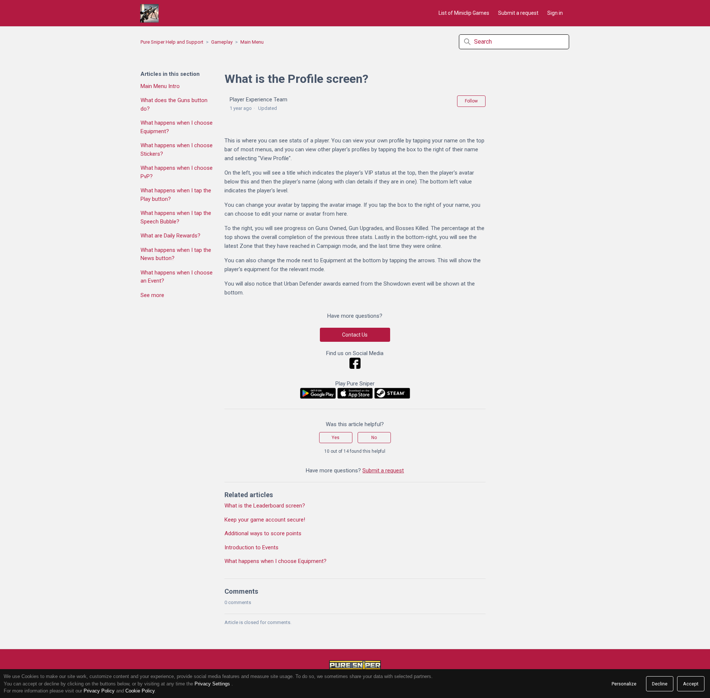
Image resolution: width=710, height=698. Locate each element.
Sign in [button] (555, 13)
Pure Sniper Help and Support (172, 42)
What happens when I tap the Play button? (176, 194)
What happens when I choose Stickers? (177, 149)
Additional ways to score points (262, 533)
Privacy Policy (99, 691)
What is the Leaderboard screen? (264, 505)
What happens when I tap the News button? (176, 254)
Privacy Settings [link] (212, 684)
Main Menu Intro (160, 86)
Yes (335, 437)
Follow (471, 101)
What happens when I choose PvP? (177, 172)
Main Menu (252, 42)
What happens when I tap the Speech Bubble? (176, 217)
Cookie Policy (140, 691)
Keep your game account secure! (264, 519)
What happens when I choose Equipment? (177, 127)
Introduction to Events (251, 547)
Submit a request (518, 13)
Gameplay (222, 42)
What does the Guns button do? (174, 104)
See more (152, 295)
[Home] (149, 13)
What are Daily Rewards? (170, 235)
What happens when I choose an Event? (177, 276)
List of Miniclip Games (464, 13)
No (374, 437)
